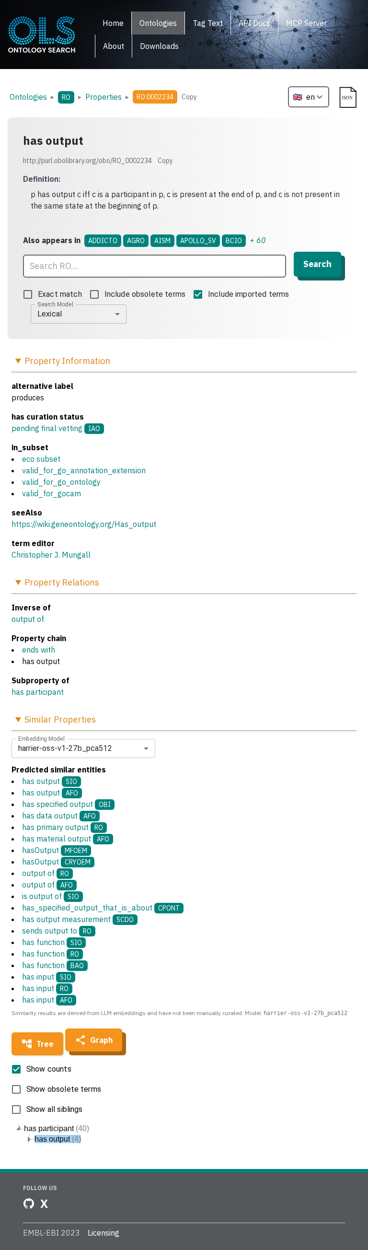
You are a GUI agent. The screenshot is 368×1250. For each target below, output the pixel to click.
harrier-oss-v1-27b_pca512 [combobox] (65, 748)
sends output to (57, 930)
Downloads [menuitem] (159, 46)
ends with (38, 649)
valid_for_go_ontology (61, 482)
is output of (50, 896)
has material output (65, 838)
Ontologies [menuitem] (158, 23)
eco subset (41, 459)
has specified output (66, 804)
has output (49, 781)
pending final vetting (47, 428)
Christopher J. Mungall (51, 555)
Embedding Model (41, 738)
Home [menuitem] (113, 23)
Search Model (55, 304)
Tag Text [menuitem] (208, 23)
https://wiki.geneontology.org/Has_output (84, 524)
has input (46, 976)
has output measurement (78, 919)
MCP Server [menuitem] (306, 23)
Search (317, 263)
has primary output (62, 827)
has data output (59, 815)
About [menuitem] (113, 46)
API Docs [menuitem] (254, 23)
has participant (38, 692)
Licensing (103, 1233)
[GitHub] (28, 1203)
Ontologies (28, 97)
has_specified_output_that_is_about (101, 907)
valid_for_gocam (51, 493)
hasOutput (54, 850)
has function (52, 942)
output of (28, 619)
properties (103, 97)
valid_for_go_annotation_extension (84, 470)
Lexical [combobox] (49, 313)
